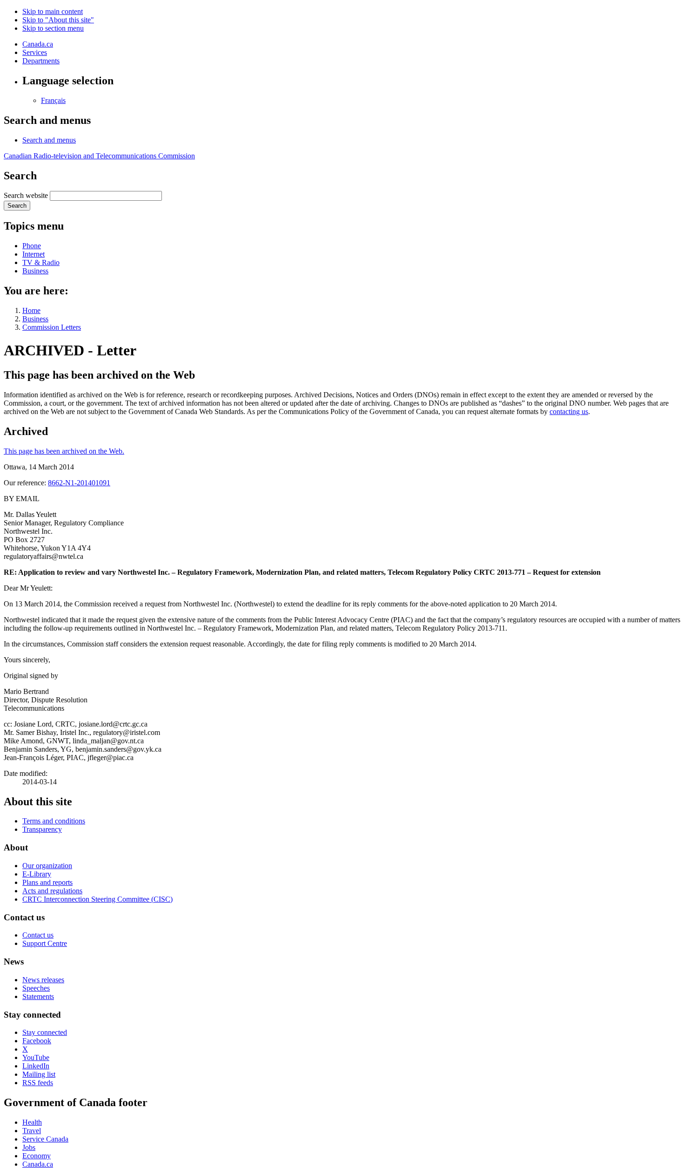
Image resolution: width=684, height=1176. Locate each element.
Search (17, 205)
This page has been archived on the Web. (64, 451)
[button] (49, 140)
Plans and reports (47, 882)
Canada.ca (37, 44)
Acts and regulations (52, 891)
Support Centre (44, 943)
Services (34, 52)
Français (53, 100)
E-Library (36, 874)
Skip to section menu (53, 28)
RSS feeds (37, 1083)
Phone (31, 246)
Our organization (47, 866)
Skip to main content (52, 11)
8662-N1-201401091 (79, 483)
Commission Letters (51, 327)
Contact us (38, 935)
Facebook (36, 1041)
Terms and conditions (53, 821)
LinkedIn (35, 1066)
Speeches (36, 988)
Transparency (42, 829)
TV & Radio (41, 262)
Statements (38, 996)
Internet (33, 254)
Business (35, 271)
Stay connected (44, 1032)
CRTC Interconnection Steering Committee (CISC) (97, 899)
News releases (43, 980)
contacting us (569, 411)
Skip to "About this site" (58, 20)
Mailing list (38, 1074)
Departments (41, 61)
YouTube (35, 1057)
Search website (26, 195)
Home (31, 310)
